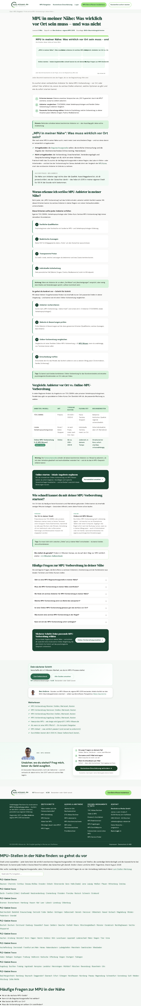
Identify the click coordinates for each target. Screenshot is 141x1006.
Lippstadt (71, 938)
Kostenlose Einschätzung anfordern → (96, 768)
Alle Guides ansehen (63, 676)
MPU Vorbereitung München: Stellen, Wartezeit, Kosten (53, 714)
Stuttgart (70, 957)
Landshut (46, 966)
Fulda (43, 912)
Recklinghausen (121, 925)
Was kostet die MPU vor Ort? (13, 1001)
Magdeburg (121, 912)
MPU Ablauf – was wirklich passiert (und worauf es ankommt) (56, 729)
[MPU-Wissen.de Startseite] (20, 5)
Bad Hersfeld (5, 912)
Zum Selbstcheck (40, 676)
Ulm (103, 966)
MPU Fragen (45, 828)
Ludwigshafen (64, 947)
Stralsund (95, 893)
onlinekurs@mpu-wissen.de (120, 821)
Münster (100, 925)
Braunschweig (26, 912)
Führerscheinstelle (50, 458)
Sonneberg (122, 976)
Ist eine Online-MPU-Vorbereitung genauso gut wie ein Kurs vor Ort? (61, 608)
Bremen (3, 903)
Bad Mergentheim (7, 976)
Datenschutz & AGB (124, 844)
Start (11, 11)
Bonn (27, 938)
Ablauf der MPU (46, 821)
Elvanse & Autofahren (95, 817)
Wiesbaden (97, 947)
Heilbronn (35, 957)
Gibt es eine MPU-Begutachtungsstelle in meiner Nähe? (56, 580)
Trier (102, 938)
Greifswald (25, 893)
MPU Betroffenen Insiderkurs (94, 5)
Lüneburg (57, 903)
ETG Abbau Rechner (71, 815)
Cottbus (20, 884)
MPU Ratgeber (45, 5)
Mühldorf (67, 966)
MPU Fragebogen (94, 824)
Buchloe (12, 966)
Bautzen (3, 884)
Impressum (113, 844)
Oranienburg (51, 893)
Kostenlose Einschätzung (62, 5)
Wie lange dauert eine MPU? (51, 825)
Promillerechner (69, 831)
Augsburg (4, 966)
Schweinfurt (111, 976)
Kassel (104, 912)
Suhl (129, 976)
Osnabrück (109, 925)
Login (77, 5)
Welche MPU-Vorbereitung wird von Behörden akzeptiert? (57, 601)
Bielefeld (15, 912)
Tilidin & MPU (92, 814)
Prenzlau (69, 893)
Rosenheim (96, 966)
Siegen (96, 938)
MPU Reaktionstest (94, 821)
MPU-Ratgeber (18, 11)
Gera (67, 884)
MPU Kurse (103, 163)
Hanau (42, 947)
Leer (42, 903)
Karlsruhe (44, 957)
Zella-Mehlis (14, 979)
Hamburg (24, 903)
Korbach (112, 912)
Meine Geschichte (99, 694)
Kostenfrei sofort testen (120, 5)
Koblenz (47, 938)
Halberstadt (69, 912)
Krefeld (69, 925)
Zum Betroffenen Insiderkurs (118, 793)
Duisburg (29, 925)
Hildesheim (96, 912)
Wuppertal (4, 928)
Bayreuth (28, 976)
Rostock (78, 893)
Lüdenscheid (81, 938)
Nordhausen (73, 976)
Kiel (37, 903)
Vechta (131, 925)
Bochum (11, 925)
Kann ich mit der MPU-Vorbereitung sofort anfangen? (55, 622)
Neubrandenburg (38, 893)
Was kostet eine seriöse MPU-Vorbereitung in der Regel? (56, 615)
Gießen (50, 912)
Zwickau (122, 884)
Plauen (104, 884)
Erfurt (55, 976)
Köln (53, 938)
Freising (20, 966)
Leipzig (90, 884)
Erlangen (63, 976)
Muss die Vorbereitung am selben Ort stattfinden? (22, 1004)
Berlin (2, 893)
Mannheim (75, 947)
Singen (62, 957)
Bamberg (20, 976)
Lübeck (49, 903)
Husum (32, 903)
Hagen (33, 938)
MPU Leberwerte (70, 818)
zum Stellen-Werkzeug (122, 869)
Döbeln (50, 884)
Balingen (9, 957)
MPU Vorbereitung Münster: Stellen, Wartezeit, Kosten (53, 706)
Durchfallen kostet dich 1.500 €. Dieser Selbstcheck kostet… (55, 733)
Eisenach (48, 976)
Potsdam (61, 893)
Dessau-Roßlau (31, 884)
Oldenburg (66, 903)
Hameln (78, 912)
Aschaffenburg (6, 947)
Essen (46, 925)
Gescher (61, 925)
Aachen (3, 938)
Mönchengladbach (87, 925)
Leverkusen (61, 938)
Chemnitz (12, 884)
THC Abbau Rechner (95, 810)
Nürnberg (83, 976)
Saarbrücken (86, 947)
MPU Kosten (45, 818)
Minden (130, 912)
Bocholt (3, 925)
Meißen (97, 884)
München (75, 966)
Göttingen (58, 912)
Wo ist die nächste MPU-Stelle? (14, 995)
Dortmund (20, 925)
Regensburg (100, 976)
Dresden (42, 884)
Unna (108, 938)
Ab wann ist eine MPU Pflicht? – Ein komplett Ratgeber (53, 725)
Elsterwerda (59, 884)
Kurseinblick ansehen (92, 479)
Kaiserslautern (52, 947)
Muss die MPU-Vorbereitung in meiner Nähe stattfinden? (56, 587)
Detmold (36, 912)
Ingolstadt (29, 966)
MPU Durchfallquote (95, 827)
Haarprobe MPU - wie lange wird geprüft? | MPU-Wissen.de (55, 721)
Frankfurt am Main (31, 947)
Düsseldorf (38, 925)
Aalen (2, 957)
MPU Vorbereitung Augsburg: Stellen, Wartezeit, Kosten (53, 717)
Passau (91, 976)
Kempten (38, 966)
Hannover (87, 912)
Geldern (53, 925)
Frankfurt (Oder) (12, 893)
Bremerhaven (13, 903)
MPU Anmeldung (47, 815)
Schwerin (86, 893)
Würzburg (4, 979)
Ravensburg (85, 966)
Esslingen (18, 957)
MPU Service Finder (94, 837)
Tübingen (79, 957)
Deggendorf (39, 976)
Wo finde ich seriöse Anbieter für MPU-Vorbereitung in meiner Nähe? (61, 594)
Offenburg (54, 957)
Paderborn (4, 915)
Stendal (13, 915)
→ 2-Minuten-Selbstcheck (51, 556)
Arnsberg (11, 938)
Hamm (40, 938)
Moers (76, 925)
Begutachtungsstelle (59, 148)
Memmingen (57, 966)
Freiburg (26, 957)
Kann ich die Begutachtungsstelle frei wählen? (20, 998)
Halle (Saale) (76, 884)
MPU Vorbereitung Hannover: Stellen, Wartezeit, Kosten (53, 710)
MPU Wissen (83, 343)
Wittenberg (113, 884)
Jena (84, 884)
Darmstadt (17, 947)
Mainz (90, 938)
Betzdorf (20, 938)
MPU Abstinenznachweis (73, 821)
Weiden (136, 976)
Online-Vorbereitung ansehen (89, 640)
